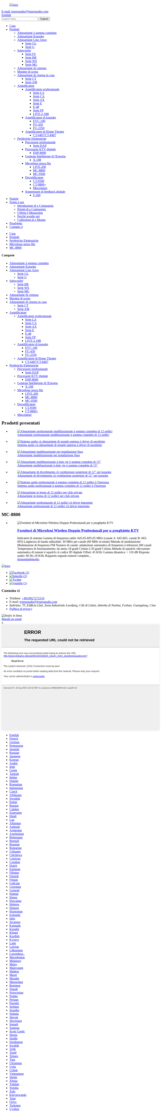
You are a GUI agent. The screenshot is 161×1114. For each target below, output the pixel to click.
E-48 (36, 107)
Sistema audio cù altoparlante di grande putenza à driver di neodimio (59, 445)
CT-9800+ (39, 184)
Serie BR (31, 57)
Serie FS (30, 54)
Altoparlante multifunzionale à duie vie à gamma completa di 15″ (57, 465)
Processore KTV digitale (40, 149)
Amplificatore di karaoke (40, 117)
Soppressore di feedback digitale (45, 191)
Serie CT (30, 78)
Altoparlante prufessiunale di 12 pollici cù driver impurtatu (53, 506)
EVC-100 (39, 121)
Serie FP (38, 110)
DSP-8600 (39, 152)
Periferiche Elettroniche (31, 138)
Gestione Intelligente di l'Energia (45, 156)
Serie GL (31, 43)
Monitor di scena (27, 71)
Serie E (37, 103)
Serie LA (38, 92)
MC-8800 (39, 170)
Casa (12, 25)
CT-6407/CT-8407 (44, 135)
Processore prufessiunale (40, 142)
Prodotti (14, 29)
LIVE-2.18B (41, 114)
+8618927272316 (33, 598)
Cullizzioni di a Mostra (31, 219)
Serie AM (31, 82)
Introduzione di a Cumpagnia (35, 205)
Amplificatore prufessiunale (42, 89)
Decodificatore (34, 177)
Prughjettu (15, 223)
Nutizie (13, 198)
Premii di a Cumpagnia (31, 209)
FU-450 (38, 124)
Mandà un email (12, 619)
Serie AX (39, 100)
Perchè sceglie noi (28, 216)
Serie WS (31, 61)
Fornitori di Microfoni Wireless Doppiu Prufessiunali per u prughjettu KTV (78, 530)
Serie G (30, 47)
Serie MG (31, 64)
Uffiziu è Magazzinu (30, 212)
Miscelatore (40, 188)
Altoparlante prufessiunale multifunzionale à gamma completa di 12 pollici (63, 434)
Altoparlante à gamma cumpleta (37, 32)
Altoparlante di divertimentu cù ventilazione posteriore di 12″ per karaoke (62, 475)
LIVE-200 (39, 167)
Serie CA (39, 96)
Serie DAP (40, 145)
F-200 (36, 195)
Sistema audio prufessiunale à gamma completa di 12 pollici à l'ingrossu (61, 485)
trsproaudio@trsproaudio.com (38, 601)
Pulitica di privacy (20, 609)
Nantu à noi (16, 202)
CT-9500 (38, 181)
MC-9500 (39, 174)
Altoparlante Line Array (32, 40)
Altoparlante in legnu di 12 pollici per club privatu (48, 496)
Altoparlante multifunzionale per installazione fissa (48, 455)
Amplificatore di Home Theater (44, 131)
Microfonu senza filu (38, 163)
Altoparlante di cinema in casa (36, 75)
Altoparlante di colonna (31, 68)
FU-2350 (38, 128)
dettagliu (34, 559)
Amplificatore (25, 85)
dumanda (23, 559)
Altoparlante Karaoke (30, 36)
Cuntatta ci (16, 227)
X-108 (37, 159)
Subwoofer (24, 50)
